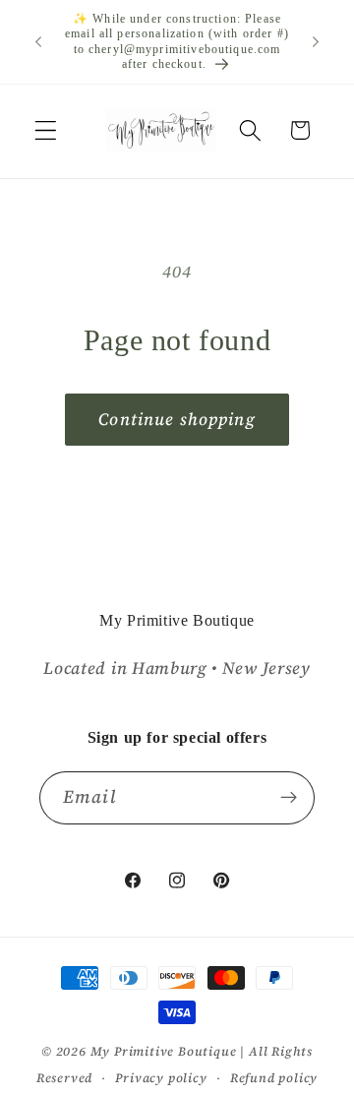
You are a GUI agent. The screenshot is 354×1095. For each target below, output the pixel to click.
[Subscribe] (289, 797)
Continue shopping (177, 419)
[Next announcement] (315, 42)
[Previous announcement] (38, 42)
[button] (46, 130)
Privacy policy (160, 1077)
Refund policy (274, 1077)
